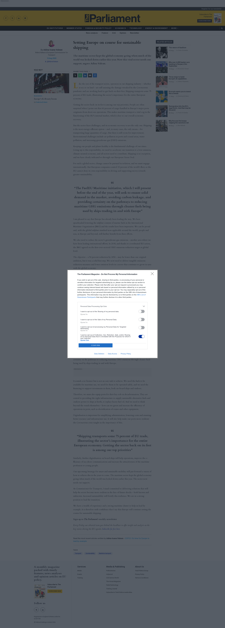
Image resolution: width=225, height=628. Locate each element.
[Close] (153, 274)
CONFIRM (95, 345)
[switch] (142, 311)
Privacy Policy (126, 354)
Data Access (112, 354)
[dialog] (112, 314)
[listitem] (112, 306)
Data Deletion (99, 354)
